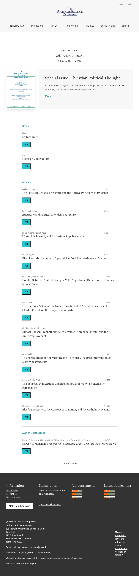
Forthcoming (72, 26)
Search (125, 26)
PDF (26, 144)
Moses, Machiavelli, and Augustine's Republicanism (53, 236)
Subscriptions (108, 26)
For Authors (11, 494)
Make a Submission (19, 506)
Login (130, 4)
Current (54, 26)
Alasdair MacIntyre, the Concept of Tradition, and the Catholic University (66, 409)
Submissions (37, 26)
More (48, 96)
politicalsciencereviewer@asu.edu (30, 547)
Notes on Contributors (35, 159)
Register (122, 4)
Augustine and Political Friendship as (49, 214)
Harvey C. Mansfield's (69, 443)
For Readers (12, 490)
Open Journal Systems (50, 504)
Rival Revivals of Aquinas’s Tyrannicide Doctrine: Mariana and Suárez (64, 258)
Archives (90, 26)
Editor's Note (30, 137)
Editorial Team (17, 26)
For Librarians (13, 497)
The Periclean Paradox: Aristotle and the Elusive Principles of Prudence (65, 193)
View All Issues (69, 463)
